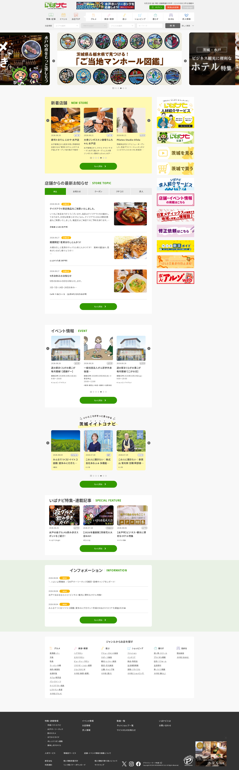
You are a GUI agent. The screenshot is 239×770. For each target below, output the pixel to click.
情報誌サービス (70, 753)
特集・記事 (51, 18)
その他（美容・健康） (82, 673)
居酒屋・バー (55, 653)
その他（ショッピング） (135, 673)
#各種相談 (75, 385)
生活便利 (157, 665)
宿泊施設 (180, 653)
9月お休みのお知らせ (61, 275)
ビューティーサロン (81, 661)
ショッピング (140, 18)
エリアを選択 (60, 25)
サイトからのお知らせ (126, 730)
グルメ (93, 18)
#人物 (55, 467)
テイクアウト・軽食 (57, 685)
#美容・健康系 (66, 385)
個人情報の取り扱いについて (106, 761)
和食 (52, 661)
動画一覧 (121, 720)
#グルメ (96, 382)
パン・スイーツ (55, 681)
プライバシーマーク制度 (151, 763)
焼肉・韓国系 (55, 669)
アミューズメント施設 (109, 653)
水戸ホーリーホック (55, 729)
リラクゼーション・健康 (83, 665)
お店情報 (86, 725)
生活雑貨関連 (133, 665)
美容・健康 (109, 18)
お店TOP (76, 18)
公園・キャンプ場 (107, 669)
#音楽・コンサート (123, 379)
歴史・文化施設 (107, 665)
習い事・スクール (160, 653)
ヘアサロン (78, 653)
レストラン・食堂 (56, 689)
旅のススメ (51, 733)
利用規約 (48, 765)
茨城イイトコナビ (54, 725)
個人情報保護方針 (70, 761)
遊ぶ (124, 18)
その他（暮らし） (160, 673)
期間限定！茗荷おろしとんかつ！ (65, 242)
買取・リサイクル (133, 669)
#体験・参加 (133, 379)
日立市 (140, 455)
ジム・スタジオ (79, 669)
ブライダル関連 (160, 657)
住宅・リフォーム (160, 661)
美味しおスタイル (54, 745)
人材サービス (50, 753)
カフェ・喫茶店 (55, 677)
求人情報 (186, 18)
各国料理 (53, 673)
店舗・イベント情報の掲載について (97, 753)
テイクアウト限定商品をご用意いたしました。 (72, 208)
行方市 (107, 455)
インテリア (131, 657)
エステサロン (79, 657)
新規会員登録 (173, 7)
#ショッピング (88, 382)
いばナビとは (165, 720)
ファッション (132, 653)
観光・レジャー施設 (108, 661)
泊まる (171, 18)
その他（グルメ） (56, 693)
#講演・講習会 (56, 385)
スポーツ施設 (106, 657)
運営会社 (48, 761)
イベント (63, 18)
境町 (76, 455)
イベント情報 (88, 720)
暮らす (155, 18)
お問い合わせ (165, 725)
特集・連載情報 (52, 720)
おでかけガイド (53, 737)
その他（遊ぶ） (106, 673)
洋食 (52, 657)
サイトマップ (99, 765)
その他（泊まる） (183, 657)
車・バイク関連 (159, 669)
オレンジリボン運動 (55, 741)
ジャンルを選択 (116, 25)
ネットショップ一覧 (125, 725)
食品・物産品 (132, 661)
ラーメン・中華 (55, 665)
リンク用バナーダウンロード (74, 765)
